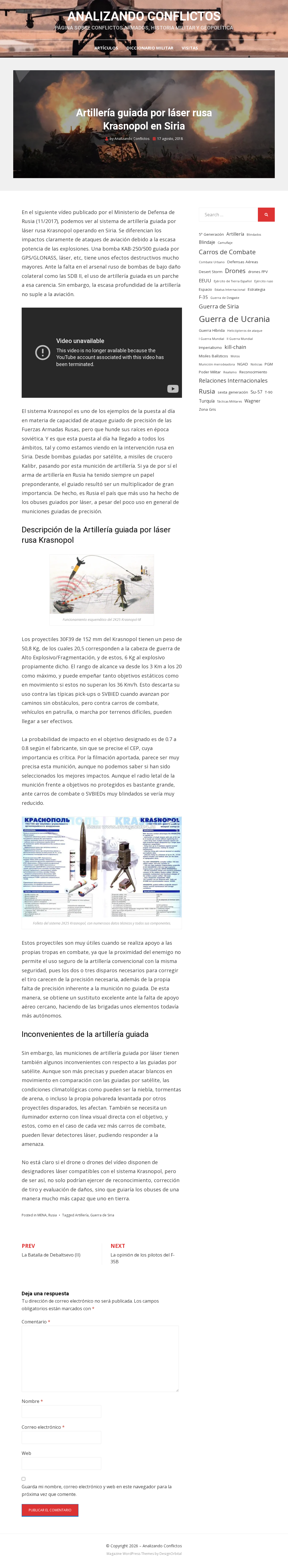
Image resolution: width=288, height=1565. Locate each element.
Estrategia (256, 289)
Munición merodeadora (217, 364)
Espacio (205, 289)
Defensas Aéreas (242, 261)
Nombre (32, 1401)
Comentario (36, 1322)
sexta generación (233, 392)
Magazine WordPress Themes (130, 1553)
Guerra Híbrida (212, 330)
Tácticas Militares (229, 401)
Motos (235, 356)
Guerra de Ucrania (234, 318)
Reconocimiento (253, 371)
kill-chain (235, 347)
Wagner (252, 401)
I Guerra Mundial (211, 339)
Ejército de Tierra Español (233, 281)
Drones (235, 271)
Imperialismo (210, 347)
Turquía (207, 401)
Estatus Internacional (230, 290)
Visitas (190, 48)
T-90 (269, 392)
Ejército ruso (263, 281)
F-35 (203, 297)
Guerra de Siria (102, 1215)
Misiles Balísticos (213, 355)
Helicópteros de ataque (244, 331)
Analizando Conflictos (144, 16)
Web (26, 1453)
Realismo (230, 372)
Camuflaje (225, 243)
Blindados (254, 235)
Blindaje (207, 242)
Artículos (106, 48)
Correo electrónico (43, 1427)
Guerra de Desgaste (224, 298)
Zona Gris (207, 409)
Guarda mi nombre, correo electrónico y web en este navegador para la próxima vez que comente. (97, 1490)
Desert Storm (210, 271)
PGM (269, 364)
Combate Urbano (212, 262)
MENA (42, 1215)
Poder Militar (210, 371)
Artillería (82, 1215)
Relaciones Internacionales (233, 380)
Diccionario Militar (150, 48)
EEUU (205, 280)
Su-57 (256, 392)
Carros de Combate (227, 251)
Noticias (256, 364)
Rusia (52, 1215)
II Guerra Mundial (240, 339)
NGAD (242, 364)
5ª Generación (211, 234)
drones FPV (258, 271)
